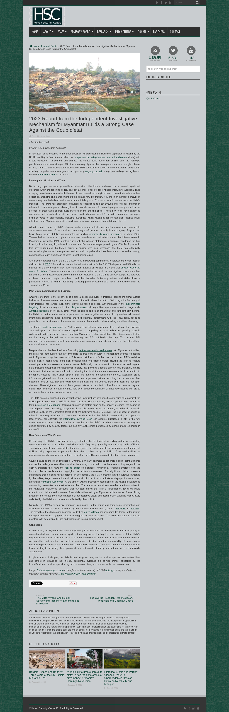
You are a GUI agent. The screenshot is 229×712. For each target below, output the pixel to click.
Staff (61, 32)
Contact (175, 32)
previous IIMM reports (48, 405)
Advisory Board (80, 32)
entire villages (91, 512)
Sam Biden (45, 136)
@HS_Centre (153, 92)
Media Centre (123, 32)
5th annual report (46, 174)
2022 (47, 264)
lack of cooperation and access (95, 350)
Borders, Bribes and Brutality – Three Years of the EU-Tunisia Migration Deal (47, 674)
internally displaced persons (104, 234)
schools (135, 508)
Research (102, 32)
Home (35, 32)
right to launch (72, 467)
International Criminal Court (77, 419)
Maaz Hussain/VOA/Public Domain (77, 573)
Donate (142, 32)
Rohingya (110, 570)
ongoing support (93, 171)
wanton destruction (39, 310)
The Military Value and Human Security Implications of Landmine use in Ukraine (57, 599)
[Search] (197, 2)
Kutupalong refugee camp (50, 570)
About (47, 32)
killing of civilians (79, 307)
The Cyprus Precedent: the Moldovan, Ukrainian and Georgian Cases (111, 598)
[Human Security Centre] (47, 16)
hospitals (121, 508)
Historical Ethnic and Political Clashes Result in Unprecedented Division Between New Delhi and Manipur (121, 678)
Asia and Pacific (49, 46)
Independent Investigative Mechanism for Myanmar (100, 157)
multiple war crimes (53, 481)
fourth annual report (52, 327)
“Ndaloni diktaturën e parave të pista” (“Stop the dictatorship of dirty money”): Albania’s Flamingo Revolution (84, 676)
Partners (159, 32)
